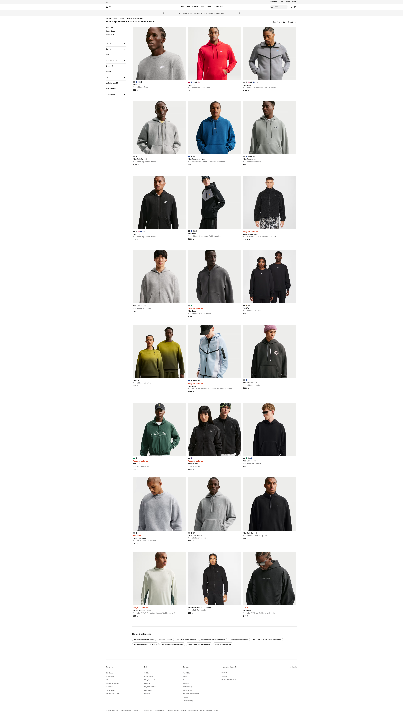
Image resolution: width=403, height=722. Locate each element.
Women (195, 7)
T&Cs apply (217, 13)
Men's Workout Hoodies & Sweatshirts (145, 644)
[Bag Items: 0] (295, 7)
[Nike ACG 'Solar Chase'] (159, 578)
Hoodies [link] (109, 28)
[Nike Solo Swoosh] (159, 127)
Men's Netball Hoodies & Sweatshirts (172, 644)
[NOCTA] (269, 276)
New (182, 7)
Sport (209, 7)
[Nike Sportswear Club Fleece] (214, 578)
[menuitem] (283, 2)
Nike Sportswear (111, 18)
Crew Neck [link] (110, 31)
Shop (222, 13)
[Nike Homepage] (109, 7)
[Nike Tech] (269, 53)
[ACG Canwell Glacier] (269, 202)
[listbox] (292, 22)
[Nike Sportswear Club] (214, 127)
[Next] (240, 13)
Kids (202, 7)
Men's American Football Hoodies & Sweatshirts (267, 639)
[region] (114, 63)
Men (188, 7)
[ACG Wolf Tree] (214, 429)
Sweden (294, 667)
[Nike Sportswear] (269, 127)
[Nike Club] (159, 53)
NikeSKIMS (218, 7)
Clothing (122, 18)
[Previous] (163, 13)
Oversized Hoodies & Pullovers (239, 639)
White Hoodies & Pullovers (223, 644)
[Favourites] (291, 7)
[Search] (272, 7)
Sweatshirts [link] (110, 34)
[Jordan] (107, 2)
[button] (116, 43)
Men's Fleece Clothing (165, 639)
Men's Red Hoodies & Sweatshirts (186, 639)
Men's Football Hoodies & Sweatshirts (199, 644)
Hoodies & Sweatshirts (135, 18)
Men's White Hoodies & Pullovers (144, 639)
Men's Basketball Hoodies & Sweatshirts (213, 639)
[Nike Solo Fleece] (159, 276)
